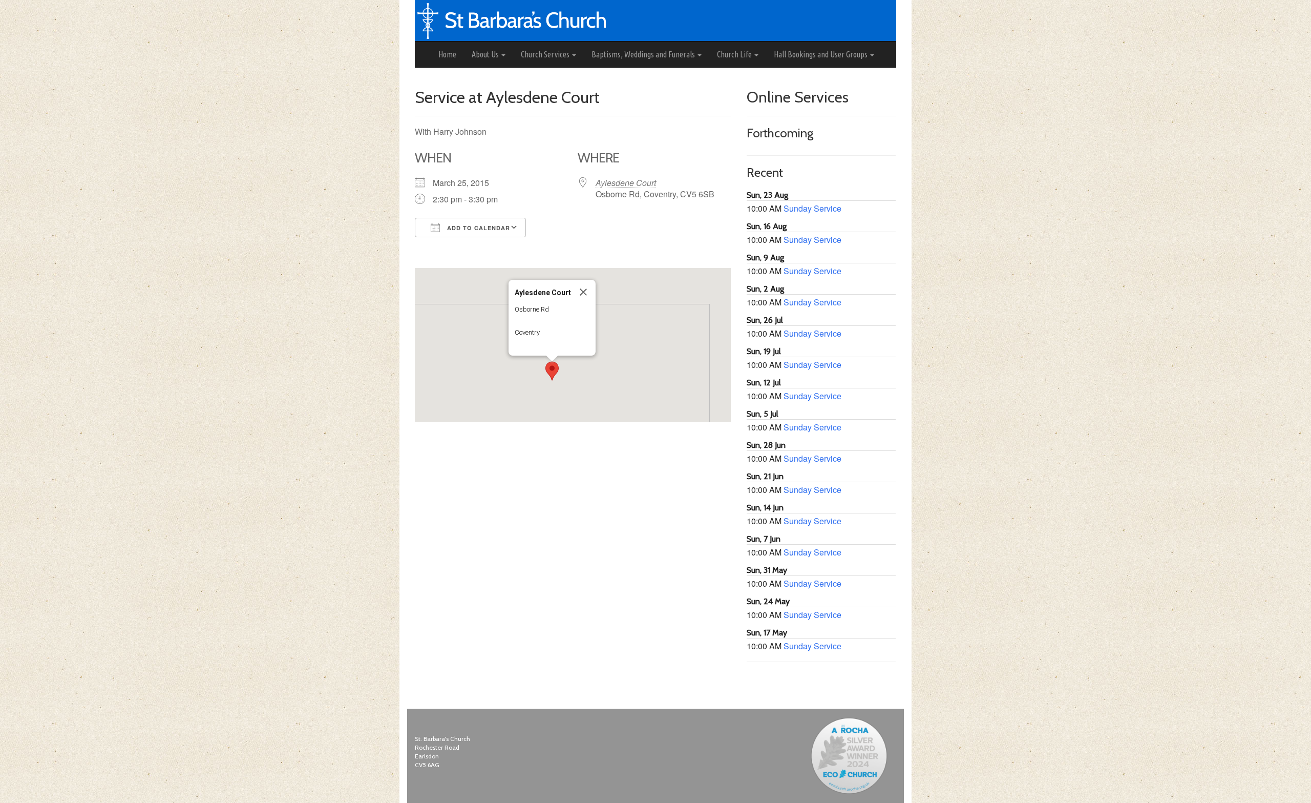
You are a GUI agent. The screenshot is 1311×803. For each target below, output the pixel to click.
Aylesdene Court (626, 183)
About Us (486, 54)
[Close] (583, 292)
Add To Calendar (477, 228)
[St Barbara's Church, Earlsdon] (423, 54)
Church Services (546, 54)
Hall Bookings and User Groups (821, 54)
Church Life (735, 54)
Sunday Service (812, 208)
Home (447, 54)
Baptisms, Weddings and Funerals (643, 54)
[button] (552, 371)
